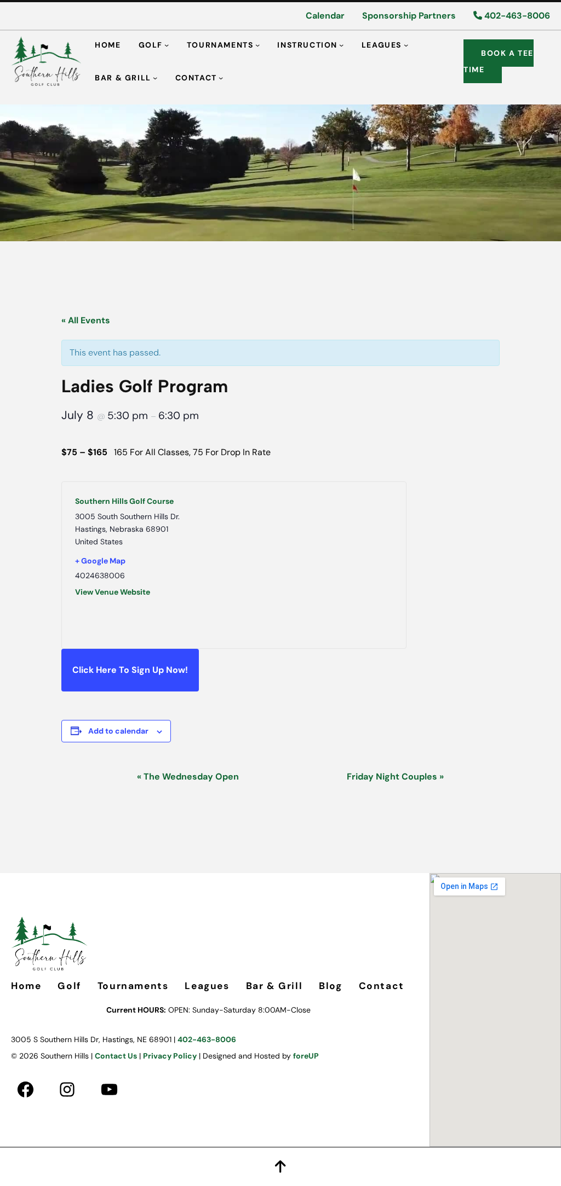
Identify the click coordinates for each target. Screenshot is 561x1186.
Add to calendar (118, 731)
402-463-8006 (516, 15)
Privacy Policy (170, 1056)
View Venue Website (112, 592)
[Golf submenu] (166, 44)
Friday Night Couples (395, 776)
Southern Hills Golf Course (124, 501)
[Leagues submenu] (406, 44)
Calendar (325, 15)
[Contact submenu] (221, 77)
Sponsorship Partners (409, 15)
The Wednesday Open (188, 776)
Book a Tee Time (498, 61)
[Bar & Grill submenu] (155, 77)
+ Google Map (100, 561)
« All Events (85, 320)
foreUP (306, 1056)
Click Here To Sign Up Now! (130, 670)
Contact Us (116, 1056)
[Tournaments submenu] (257, 44)
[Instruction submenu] (341, 44)
